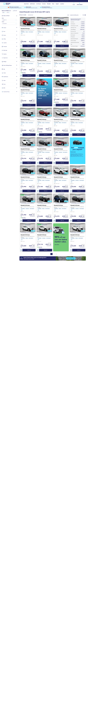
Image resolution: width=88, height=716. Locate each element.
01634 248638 (79, 4)
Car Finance (38, 3)
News (53, 3)
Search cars (26, 3)
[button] (14, 10)
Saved (74, 4)
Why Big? (49, 3)
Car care (44, 3)
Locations (62, 3)
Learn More (57, 244)
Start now (40, 98)
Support (57, 3)
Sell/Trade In (32, 3)
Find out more (73, 151)
